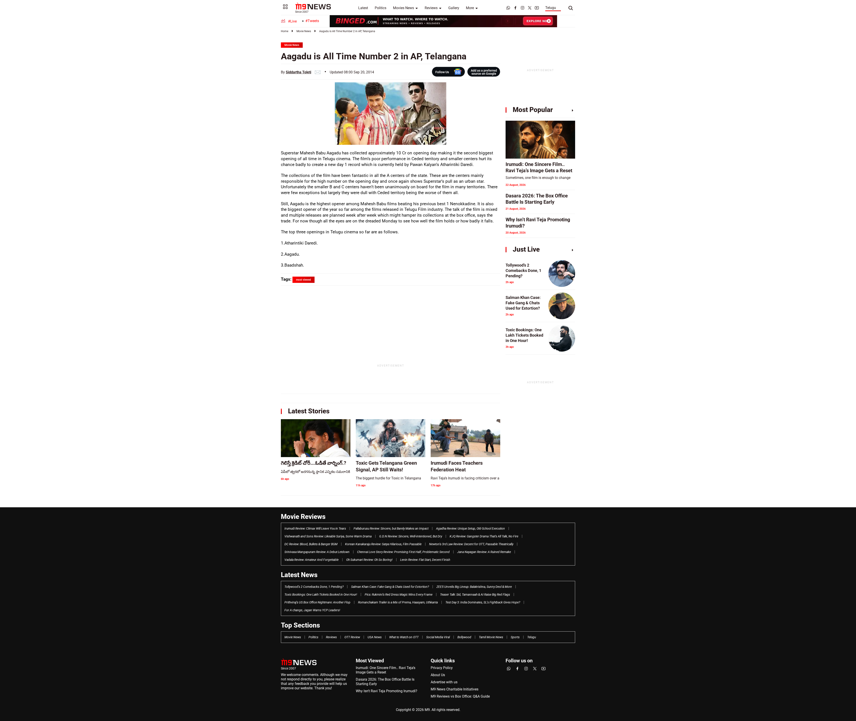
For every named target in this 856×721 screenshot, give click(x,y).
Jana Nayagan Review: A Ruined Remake (484, 552)
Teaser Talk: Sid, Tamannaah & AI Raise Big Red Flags (475, 594)
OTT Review (352, 637)
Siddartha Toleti (298, 72)
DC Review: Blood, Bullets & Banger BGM (310, 544)
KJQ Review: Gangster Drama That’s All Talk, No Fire (484, 536)
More (470, 8)
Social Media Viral (438, 637)
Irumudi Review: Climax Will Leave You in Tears (315, 528)
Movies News (403, 8)
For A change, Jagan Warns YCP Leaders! (312, 610)
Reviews (431, 8)
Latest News (299, 575)
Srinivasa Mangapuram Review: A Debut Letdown (317, 552)
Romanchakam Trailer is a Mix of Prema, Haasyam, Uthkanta (398, 602)
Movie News (303, 31)
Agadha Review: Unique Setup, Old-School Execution (470, 528)
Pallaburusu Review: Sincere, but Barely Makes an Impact (391, 528)
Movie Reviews (303, 516)
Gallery (453, 8)
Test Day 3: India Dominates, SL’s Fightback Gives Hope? (482, 602)
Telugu (550, 8)
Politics (380, 8)
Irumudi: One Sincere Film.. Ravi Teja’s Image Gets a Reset (385, 670)
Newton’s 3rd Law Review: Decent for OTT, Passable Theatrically (471, 544)
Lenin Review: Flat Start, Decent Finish (425, 559)
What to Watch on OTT (404, 637)
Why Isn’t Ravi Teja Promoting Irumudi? (386, 691)
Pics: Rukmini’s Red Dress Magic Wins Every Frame (398, 594)
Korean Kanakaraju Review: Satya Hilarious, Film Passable (383, 544)
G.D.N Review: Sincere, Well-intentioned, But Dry (410, 536)
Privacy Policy (442, 668)
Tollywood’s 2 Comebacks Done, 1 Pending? (314, 586)
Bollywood (464, 637)
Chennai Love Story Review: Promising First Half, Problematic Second (403, 552)
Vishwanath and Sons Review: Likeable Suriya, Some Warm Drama (328, 536)
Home (284, 31)
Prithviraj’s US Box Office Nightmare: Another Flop (317, 602)
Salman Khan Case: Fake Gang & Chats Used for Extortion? (390, 586)
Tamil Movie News (491, 637)
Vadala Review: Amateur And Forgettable (311, 559)
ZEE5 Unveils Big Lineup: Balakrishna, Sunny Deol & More (474, 586)
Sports (515, 637)
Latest (363, 8)
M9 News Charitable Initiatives (454, 689)
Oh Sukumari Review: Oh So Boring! (369, 559)
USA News (375, 637)
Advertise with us (444, 682)
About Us (438, 675)
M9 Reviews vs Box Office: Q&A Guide (460, 696)
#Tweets (312, 21)
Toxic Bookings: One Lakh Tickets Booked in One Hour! (320, 594)
